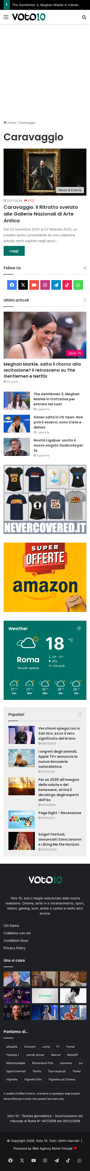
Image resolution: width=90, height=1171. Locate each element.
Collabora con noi (17, 933)
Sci (81, 1063)
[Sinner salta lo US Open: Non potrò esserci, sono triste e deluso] (17, 424)
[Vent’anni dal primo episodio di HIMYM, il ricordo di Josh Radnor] (73, 978)
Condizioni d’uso (16, 940)
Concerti (30, 1046)
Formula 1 (12, 1055)
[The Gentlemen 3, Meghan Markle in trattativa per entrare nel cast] (17, 401)
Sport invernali (16, 1071)
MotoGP (72, 1055)
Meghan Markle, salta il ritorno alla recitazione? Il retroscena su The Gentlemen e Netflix (42, 370)
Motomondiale (15, 1063)
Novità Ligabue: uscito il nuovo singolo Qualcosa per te (58, 445)
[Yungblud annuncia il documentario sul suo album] (73, 995)
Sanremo (66, 1063)
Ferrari (70, 1046)
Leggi (14, 251)
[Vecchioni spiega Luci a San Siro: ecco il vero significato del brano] (21, 735)
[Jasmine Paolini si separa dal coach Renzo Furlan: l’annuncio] (17, 1012)
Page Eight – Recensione (59, 812)
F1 (58, 1046)
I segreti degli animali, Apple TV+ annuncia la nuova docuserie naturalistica (58, 759)
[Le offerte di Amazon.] (45, 611)
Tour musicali (57, 1071)
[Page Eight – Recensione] (21, 819)
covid (46, 1046)
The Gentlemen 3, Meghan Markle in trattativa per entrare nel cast (56, 399)
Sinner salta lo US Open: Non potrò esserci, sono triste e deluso (58, 422)
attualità (11, 1046)
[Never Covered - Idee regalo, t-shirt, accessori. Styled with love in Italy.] (45, 533)
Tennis (36, 1071)
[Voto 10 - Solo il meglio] (29, 16)
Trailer (76, 1071)
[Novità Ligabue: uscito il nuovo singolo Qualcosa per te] (17, 447)
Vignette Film (33, 1079)
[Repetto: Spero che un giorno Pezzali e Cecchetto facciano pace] (17, 978)
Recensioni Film (42, 1063)
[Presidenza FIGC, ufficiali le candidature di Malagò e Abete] (45, 978)
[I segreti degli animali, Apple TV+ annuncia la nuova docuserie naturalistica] (21, 758)
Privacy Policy (15, 948)
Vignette (12, 1079)
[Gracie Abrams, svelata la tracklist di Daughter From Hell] (45, 1012)
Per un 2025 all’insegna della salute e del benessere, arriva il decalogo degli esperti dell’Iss (58, 789)
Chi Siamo (11, 926)
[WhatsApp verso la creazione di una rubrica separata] (45, 995)
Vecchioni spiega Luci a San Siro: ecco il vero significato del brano (59, 733)
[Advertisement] (45, 71)
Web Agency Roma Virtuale (52, 1148)
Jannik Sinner (35, 1055)
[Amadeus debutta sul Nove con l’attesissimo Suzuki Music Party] (17, 995)
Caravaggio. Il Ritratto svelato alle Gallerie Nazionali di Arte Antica (41, 214)
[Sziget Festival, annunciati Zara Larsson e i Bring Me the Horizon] (21, 841)
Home (11, 123)
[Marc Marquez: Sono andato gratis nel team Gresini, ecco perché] (73, 1012)
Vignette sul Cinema (61, 1079)
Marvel (55, 1055)
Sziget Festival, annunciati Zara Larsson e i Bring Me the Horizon (59, 839)
